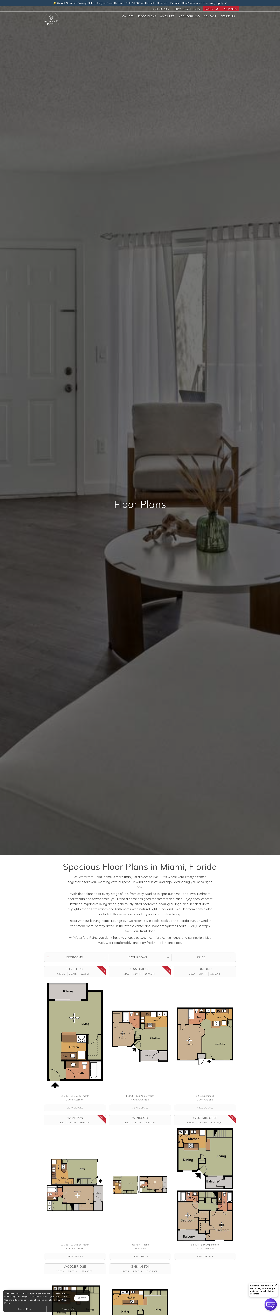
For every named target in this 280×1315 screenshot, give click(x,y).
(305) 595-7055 (161, 9)
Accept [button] (82, 1298)
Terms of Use (25, 1309)
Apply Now (230, 9)
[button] (140, 3)
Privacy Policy (68, 1309)
